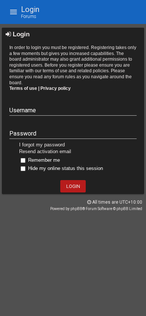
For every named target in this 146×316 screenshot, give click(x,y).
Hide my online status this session (65, 168)
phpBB (76, 209)
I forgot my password (42, 145)
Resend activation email (45, 151)
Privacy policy (55, 88)
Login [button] (73, 186)
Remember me (43, 160)
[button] (13, 11)
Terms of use (23, 88)
